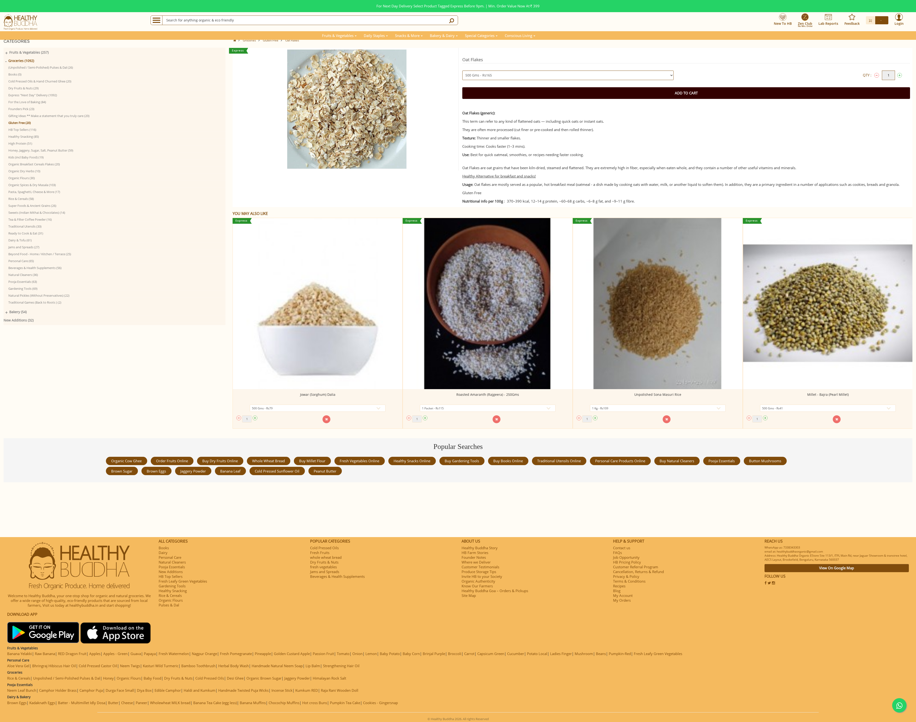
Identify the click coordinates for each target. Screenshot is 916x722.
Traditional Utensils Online (559, 460)
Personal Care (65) (21, 261)
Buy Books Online (508, 460)
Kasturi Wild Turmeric (160, 665)
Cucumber (515, 653)
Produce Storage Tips (479, 571)
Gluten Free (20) (19, 123)
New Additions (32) (19, 320)
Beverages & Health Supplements (337, 576)
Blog (616, 590)
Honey (108, 678)
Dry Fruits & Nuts (324, 562)
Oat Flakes (292, 40)
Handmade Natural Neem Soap (277, 665)
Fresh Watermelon (174, 653)
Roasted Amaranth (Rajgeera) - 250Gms (487, 394)
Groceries (249, 40)
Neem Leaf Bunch (21, 690)
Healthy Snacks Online (412, 460)
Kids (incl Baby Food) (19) (26, 157)
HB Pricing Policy (627, 562)
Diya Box (144, 690)
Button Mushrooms (765, 460)
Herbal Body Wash (233, 665)
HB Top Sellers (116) (22, 129)
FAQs (617, 552)
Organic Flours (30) (21, 178)
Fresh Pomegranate (236, 653)
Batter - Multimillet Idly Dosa (81, 702)
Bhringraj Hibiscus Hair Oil (54, 665)
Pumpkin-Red (620, 653)
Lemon (371, 653)
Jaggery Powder (193, 471)
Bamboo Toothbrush (198, 665)
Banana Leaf (230, 471)
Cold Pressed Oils (324, 547)
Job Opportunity (626, 557)
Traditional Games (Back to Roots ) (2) (34, 302)
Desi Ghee (235, 678)
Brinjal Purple (434, 653)
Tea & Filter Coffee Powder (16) (30, 219)
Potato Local (537, 653)
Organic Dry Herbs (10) (24, 171)
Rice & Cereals (170, 595)
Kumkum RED (306, 690)
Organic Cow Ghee (126, 460)
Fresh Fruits (319, 552)
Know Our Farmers (477, 586)
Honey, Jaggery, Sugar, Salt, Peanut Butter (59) (40, 150)
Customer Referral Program (635, 566)
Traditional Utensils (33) (25, 226)
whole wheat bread (268, 460)
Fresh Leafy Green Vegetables (183, 581)
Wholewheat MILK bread (170, 702)
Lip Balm (313, 665)
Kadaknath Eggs (42, 702)
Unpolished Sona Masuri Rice (657, 394)
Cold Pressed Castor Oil (98, 665)
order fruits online (172, 460)
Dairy (163, 552)
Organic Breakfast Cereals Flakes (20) (34, 164)
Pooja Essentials (721, 460)
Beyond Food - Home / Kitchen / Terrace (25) (39, 254)
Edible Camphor (168, 690)
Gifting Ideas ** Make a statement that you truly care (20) (48, 116)
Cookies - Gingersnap (380, 702)
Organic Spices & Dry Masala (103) (32, 185)
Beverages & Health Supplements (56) (35, 268)
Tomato (343, 653)
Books (164, 547)
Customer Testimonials (480, 566)
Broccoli (454, 653)
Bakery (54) (18, 312)
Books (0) (14, 74)
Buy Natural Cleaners (677, 460)
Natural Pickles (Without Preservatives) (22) (38, 295)
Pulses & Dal (169, 605)
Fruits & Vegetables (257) (29, 52)
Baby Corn (411, 653)
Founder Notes (474, 557)
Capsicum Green (490, 653)
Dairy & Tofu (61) (20, 240)
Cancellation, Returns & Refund (638, 571)
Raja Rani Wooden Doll (339, 690)
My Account (623, 595)
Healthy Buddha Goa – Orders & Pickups (495, 590)
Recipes (619, 586)
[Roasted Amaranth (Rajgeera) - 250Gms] (487, 303)
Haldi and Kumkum (199, 690)
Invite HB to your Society (482, 576)
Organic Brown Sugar (263, 678)
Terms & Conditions (629, 581)
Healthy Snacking (173, 590)
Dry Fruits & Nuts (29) (23, 88)
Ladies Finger (561, 653)
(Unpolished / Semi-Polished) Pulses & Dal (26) (40, 67)
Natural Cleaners (172, 562)
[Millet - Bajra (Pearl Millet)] (828, 303)
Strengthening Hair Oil (341, 665)
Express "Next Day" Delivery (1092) (32, 95)
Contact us (621, 547)
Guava (135, 653)
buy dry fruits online (220, 460)
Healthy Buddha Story (480, 547)
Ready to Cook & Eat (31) (25, 233)
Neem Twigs (130, 665)
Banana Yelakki (19, 653)
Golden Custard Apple (292, 653)
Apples (94, 653)
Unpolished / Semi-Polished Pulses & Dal (66, 678)
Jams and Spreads (324, 571)
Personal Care (170, 557)
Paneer (141, 702)
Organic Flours (171, 600)
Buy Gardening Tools (462, 460)
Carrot (469, 653)
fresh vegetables (323, 566)
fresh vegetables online (359, 460)
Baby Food (152, 678)
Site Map (469, 595)
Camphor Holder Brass (58, 690)
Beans (601, 653)
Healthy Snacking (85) (23, 136)
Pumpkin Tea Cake (345, 702)
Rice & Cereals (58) (21, 199)
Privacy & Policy (626, 576)
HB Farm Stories (475, 552)
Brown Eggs (156, 471)
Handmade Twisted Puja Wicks (243, 690)
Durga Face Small (120, 690)
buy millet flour (312, 460)
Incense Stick (281, 690)
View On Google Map (836, 567)
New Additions (171, 571)
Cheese (127, 702)
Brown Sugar (121, 471)
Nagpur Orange (204, 653)
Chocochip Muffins (284, 702)
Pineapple (263, 653)
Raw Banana (45, 653)
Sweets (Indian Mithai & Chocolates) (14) (36, 212)
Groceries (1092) (21, 60)
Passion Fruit (323, 653)
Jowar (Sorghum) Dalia (317, 394)
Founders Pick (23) (21, 109)
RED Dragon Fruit (72, 653)
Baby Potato (390, 653)
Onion (357, 653)
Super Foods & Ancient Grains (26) (32, 205)
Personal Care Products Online (620, 460)
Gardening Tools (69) (22, 288)
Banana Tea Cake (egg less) (215, 702)
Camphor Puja (91, 690)
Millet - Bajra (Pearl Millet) (828, 394)
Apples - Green (115, 653)
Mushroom (584, 653)
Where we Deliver (476, 562)
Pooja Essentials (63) (22, 282)
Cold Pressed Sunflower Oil (277, 471)
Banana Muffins (253, 702)
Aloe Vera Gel (18, 665)
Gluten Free (270, 40)
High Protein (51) (20, 143)
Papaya (150, 653)
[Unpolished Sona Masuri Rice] (658, 303)
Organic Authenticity (478, 581)
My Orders (622, 600)
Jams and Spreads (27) (23, 247)
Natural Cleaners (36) (23, 275)
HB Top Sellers (170, 576)
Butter (113, 702)
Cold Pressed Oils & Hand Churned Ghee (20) (39, 81)
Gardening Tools (172, 586)
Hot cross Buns (314, 702)
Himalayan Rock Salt (329, 678)
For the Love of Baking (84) (27, 102)
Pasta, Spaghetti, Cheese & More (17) (34, 192)
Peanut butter (325, 471)
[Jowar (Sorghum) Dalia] (317, 303)
